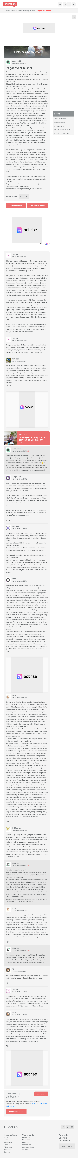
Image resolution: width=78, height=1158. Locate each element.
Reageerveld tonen (16, 1112)
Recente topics (59, 123)
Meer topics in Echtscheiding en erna (62, 128)
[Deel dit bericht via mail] (26, 196)
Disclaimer (26, 1140)
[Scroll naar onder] (74, 17)
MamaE (15, 526)
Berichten (7, 1149)
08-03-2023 (16, 63)
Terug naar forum (60, 119)
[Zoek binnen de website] (60, 4)
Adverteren (8, 1147)
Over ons (7, 1152)
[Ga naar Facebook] (63, 1127)
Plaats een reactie (16, 206)
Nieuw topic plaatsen (61, 133)
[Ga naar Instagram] (72, 1127)
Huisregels (26, 1137)
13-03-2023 (16, 971)
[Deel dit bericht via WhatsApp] (21, 196)
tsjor (14, 695)
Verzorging (23, 434)
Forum (14, 11)
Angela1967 (17, 476)
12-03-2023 (16, 910)
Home (8, 11)
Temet (15, 254)
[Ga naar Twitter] (68, 1127)
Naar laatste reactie (37, 206)
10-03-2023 (16, 698)
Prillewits (16, 828)
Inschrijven (66, 1146)
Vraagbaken (8, 1142)
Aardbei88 (16, 61)
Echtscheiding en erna (27, 11)
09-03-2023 (16, 257)
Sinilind (15, 359)
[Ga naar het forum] (65, 4)
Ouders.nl (11, 1127)
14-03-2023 (16, 992)
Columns (7, 1145)
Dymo (15, 579)
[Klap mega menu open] (74, 4)
